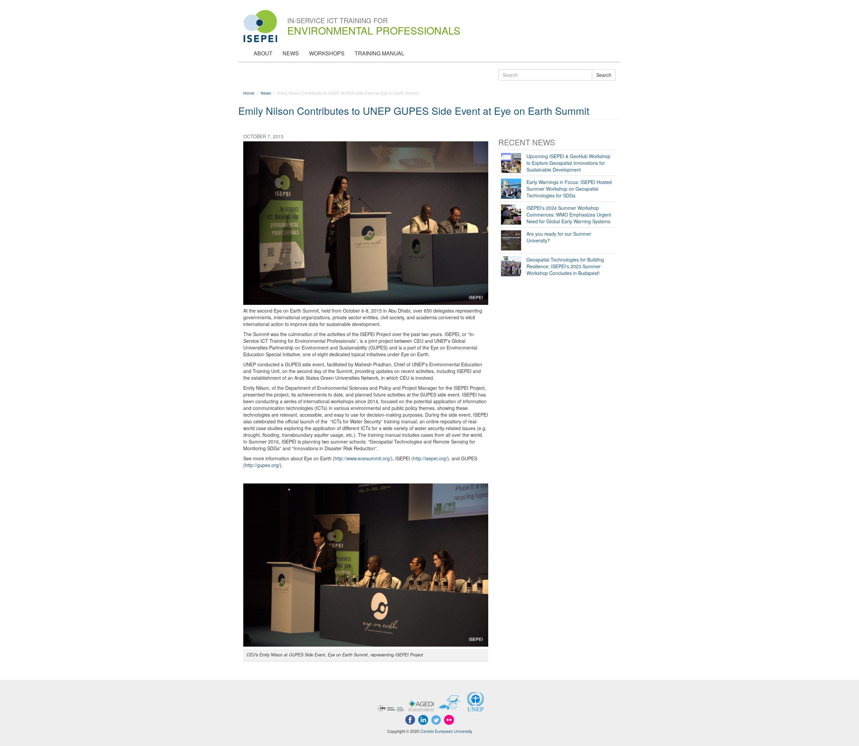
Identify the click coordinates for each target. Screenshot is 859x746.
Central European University (446, 731)
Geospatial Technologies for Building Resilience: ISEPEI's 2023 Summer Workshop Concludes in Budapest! (565, 266)
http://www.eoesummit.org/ (363, 458)
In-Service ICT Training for (373, 21)
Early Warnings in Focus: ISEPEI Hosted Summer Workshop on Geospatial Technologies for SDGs (569, 189)
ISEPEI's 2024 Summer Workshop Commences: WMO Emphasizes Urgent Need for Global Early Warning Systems (568, 214)
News (291, 53)
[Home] (263, 26)
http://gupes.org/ (262, 465)
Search (603, 75)
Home (248, 93)
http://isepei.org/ (430, 458)
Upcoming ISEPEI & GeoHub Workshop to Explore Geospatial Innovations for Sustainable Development (568, 163)
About (263, 53)
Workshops (327, 53)
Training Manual (379, 53)
